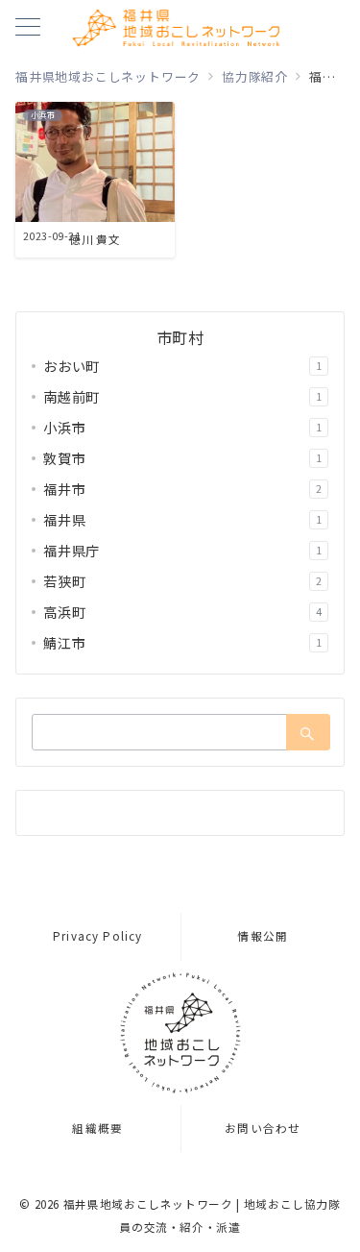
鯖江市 (182, 642)
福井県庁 (182, 550)
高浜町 (182, 612)
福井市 (182, 489)
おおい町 (182, 366)
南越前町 (182, 396)
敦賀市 (182, 458)
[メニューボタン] (27, 28)
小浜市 (182, 427)
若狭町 (182, 581)
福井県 (182, 519)
